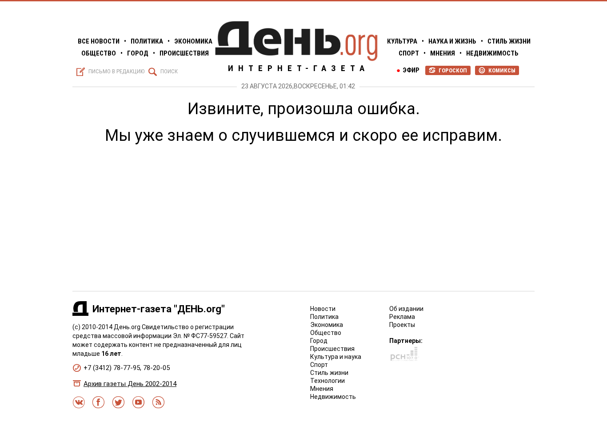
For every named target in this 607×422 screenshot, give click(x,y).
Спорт (409, 53)
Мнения (442, 53)
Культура (402, 41)
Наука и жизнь (452, 41)
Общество (98, 53)
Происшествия (184, 53)
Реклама (402, 316)
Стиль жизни (509, 41)
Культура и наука (335, 356)
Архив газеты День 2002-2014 (130, 384)
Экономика (193, 41)
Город (137, 53)
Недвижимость (492, 53)
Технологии (327, 380)
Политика (147, 41)
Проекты (402, 324)
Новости (322, 308)
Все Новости (99, 41)
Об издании (406, 308)
